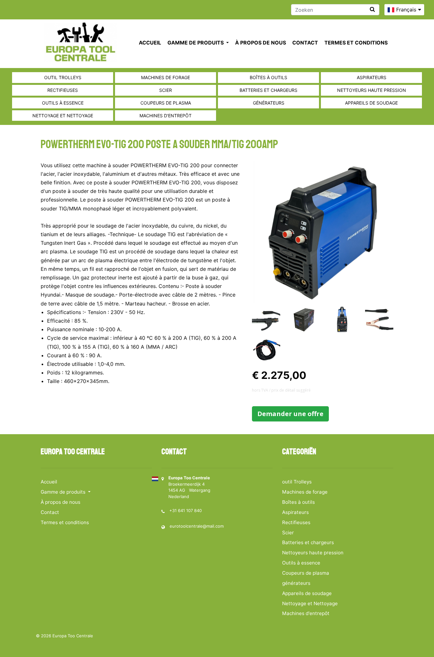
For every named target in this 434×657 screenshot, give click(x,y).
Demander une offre (290, 413)
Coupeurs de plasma (165, 103)
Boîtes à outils (268, 77)
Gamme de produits (196, 42)
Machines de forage (165, 77)
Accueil (150, 42)
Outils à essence (63, 103)
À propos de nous (260, 42)
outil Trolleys (62, 77)
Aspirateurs (371, 77)
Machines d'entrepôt (165, 115)
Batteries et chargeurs (268, 90)
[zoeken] (372, 9)
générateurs (268, 103)
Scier (165, 90)
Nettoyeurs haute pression (371, 90)
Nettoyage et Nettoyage (62, 115)
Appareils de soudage (371, 103)
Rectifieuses (62, 90)
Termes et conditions (356, 42)
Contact (305, 42)
